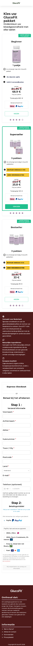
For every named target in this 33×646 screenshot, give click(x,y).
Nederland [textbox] (7, 470)
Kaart (8, 550)
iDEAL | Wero (11, 533)
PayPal (9, 520)
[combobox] (16, 471)
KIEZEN (16, 114)
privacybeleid (6, 561)
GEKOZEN (16, 206)
